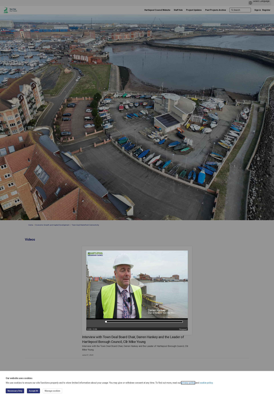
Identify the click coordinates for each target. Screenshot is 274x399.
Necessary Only (15, 391)
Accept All (33, 391)
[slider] (106, 322)
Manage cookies (52, 391)
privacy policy (188, 382)
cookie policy (206, 382)
